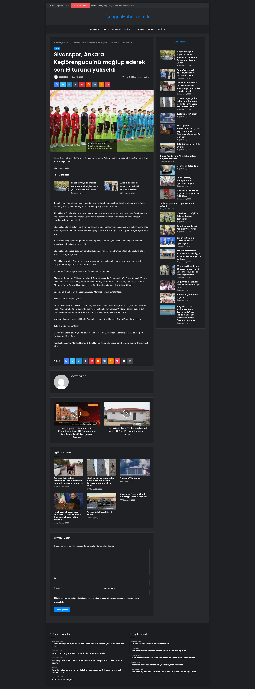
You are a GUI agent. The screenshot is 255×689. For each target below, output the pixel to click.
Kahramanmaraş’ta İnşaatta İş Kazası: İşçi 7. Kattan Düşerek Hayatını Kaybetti (189, 254)
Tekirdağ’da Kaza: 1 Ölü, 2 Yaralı (99, 513)
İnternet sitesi (109, 588)
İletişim (161, 29)
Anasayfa (94, 29)
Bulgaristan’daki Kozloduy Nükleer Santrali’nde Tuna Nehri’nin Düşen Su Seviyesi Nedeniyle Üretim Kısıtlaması (186, 313)
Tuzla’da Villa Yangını (130, 478)
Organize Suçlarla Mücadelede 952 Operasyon (185, 241)
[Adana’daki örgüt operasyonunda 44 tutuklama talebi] (111, 186)
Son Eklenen (181, 41)
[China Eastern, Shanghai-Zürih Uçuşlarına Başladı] (167, 181)
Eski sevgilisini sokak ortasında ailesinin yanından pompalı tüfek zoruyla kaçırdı (123, 6)
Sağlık (127, 29)
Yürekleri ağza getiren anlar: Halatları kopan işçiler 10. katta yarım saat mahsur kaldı (100, 482)
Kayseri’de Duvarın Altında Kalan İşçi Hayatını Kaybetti (133, 495)
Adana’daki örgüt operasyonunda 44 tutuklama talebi (129, 186)
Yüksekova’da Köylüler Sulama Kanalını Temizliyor (188, 216)
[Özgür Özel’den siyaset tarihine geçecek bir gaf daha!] (167, 285)
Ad (56, 578)
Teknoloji (139, 29)
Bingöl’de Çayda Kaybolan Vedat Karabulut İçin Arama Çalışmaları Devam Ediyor (84, 186)
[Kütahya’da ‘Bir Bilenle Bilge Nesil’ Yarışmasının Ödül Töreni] (167, 194)
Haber (106, 29)
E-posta (58, 588)
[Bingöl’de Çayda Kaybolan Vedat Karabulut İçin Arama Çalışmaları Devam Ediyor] (61, 186)
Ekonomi (116, 29)
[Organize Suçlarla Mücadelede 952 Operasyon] (167, 242)
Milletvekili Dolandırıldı (188, 166)
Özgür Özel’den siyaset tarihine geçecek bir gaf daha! (188, 284)
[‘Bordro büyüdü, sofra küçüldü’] (167, 298)
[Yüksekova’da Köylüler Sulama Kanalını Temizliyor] (167, 217)
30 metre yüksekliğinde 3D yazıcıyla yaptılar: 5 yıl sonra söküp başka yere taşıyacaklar (188, 270)
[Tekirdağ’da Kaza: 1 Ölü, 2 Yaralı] (101, 501)
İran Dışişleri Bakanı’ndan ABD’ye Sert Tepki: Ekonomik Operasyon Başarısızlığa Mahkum (67, 516)
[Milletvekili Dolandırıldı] (167, 170)
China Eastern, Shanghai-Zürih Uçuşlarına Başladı (186, 180)
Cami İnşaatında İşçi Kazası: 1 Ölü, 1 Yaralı (187, 227)
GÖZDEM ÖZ (63, 77)
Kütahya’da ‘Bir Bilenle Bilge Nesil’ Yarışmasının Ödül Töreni (188, 193)
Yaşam (151, 29)
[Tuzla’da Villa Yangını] (135, 467)
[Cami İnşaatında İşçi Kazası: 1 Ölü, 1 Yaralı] (167, 230)
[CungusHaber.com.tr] (127, 16)
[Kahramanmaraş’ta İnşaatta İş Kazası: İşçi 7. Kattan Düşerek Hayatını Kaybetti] (167, 254)
